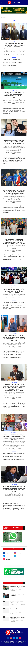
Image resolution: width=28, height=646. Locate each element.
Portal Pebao (8, 54)
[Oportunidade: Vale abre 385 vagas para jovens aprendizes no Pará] (6, 588)
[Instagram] (11, 637)
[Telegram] (16, 637)
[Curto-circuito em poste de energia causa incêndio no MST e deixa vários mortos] (6, 619)
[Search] (26, 2)
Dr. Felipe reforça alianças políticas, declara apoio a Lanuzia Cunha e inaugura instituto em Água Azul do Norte (14, 241)
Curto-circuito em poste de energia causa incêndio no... (17, 618)
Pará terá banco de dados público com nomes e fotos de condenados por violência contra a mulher (14, 290)
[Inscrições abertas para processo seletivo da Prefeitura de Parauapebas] (6, 603)
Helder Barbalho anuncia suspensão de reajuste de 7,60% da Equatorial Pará (14, 45)
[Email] (14, 637)
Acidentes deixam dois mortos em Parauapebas (17, 595)
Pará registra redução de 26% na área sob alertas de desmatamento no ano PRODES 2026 (14, 95)
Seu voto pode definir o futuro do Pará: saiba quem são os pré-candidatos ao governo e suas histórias (14, 437)
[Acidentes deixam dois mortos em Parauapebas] (6, 596)
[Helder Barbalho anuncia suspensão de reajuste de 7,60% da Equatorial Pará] (14, 31)
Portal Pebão (20, 642)
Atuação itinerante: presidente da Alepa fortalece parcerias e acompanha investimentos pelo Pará (14, 489)
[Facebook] (8, 637)
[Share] (2, 38)
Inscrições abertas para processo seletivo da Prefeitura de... (17, 602)
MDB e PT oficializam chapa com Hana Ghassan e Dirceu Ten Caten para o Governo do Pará (14, 141)
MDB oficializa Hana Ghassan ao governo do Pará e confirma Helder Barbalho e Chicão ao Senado (14, 192)
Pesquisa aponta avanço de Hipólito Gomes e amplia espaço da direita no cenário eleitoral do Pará (14, 338)
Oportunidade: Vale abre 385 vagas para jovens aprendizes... (17, 587)
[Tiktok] (19, 637)
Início (2, 17)
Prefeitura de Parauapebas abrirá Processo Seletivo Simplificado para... (17, 610)
